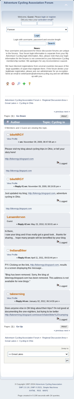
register (52, 17)
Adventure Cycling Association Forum (28, 2)
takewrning (17, 294)
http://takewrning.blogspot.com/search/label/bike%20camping (36, 314)
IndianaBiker (18, 250)
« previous (59, 111)
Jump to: (65, 348)
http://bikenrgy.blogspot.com (19, 159)
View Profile (12, 139)
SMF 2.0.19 (24, 387)
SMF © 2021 (36, 387)
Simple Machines (50, 387)
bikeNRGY (17, 134)
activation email (45, 20)
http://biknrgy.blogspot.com (41, 193)
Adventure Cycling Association (49, 384)
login (44, 17)
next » (67, 111)
